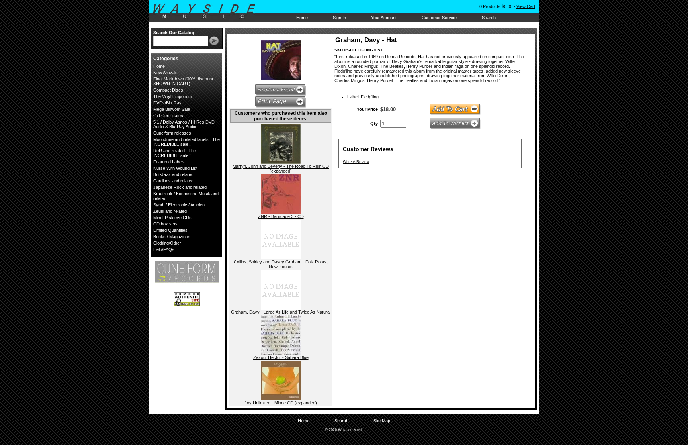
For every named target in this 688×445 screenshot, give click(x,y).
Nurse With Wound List (175, 168)
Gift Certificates (168, 115)
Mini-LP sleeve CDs (172, 217)
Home (302, 17)
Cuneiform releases (172, 133)
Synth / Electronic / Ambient (179, 204)
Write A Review (356, 161)
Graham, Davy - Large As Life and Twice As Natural (280, 312)
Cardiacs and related (173, 180)
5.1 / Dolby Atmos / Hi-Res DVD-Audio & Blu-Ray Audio (184, 124)
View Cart (525, 6)
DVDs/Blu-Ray (167, 102)
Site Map (381, 420)
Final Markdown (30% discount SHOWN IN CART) (183, 81)
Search (489, 17)
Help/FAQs (163, 249)
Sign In (339, 17)
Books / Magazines (171, 236)
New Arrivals (165, 72)
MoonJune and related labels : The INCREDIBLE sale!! (186, 142)
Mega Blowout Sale (171, 109)
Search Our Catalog (173, 32)
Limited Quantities (170, 230)
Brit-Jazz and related (173, 174)
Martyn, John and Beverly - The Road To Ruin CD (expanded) (281, 168)
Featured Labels (169, 161)
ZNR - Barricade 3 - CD (281, 216)
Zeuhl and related (170, 211)
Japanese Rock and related (180, 187)
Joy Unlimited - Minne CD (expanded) (280, 402)
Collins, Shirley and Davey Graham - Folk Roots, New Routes (281, 264)
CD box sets (165, 224)
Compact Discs (168, 90)
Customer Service (439, 17)
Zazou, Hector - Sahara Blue (281, 357)
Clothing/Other (167, 243)
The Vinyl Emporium (172, 96)
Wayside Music (208, 11)
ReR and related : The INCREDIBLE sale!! (174, 153)
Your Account (384, 17)
